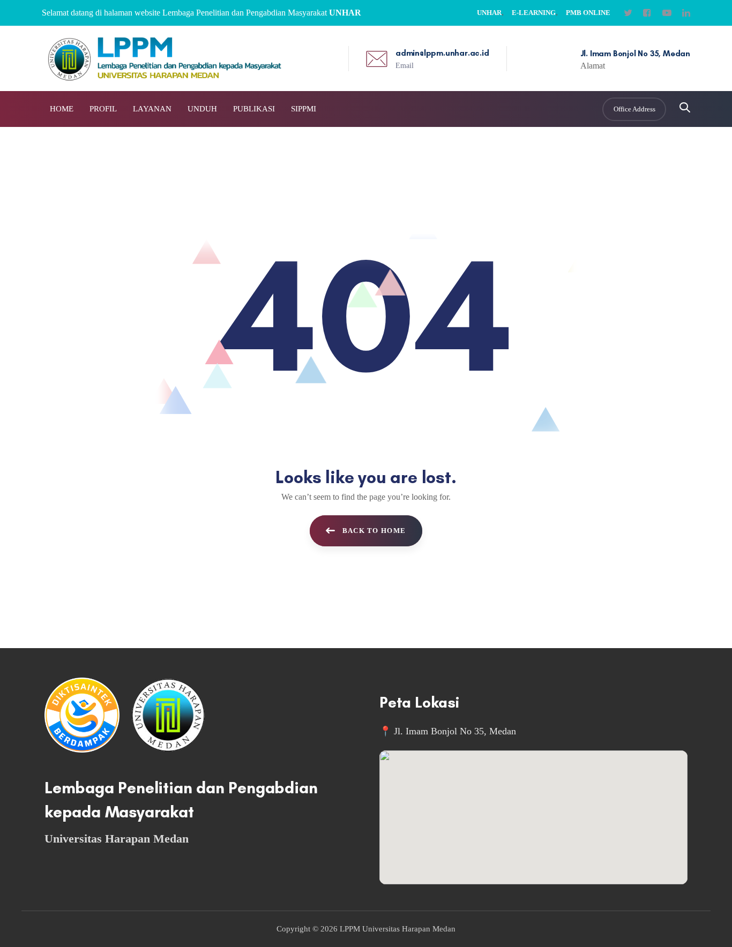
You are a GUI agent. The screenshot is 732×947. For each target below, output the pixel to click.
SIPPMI (303, 108)
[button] (684, 108)
